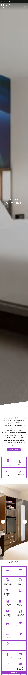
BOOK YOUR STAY (14, 449)
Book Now (14, 672)
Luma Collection (6, 1)
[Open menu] (25, 6)
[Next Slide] (25, 522)
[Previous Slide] (3, 522)
